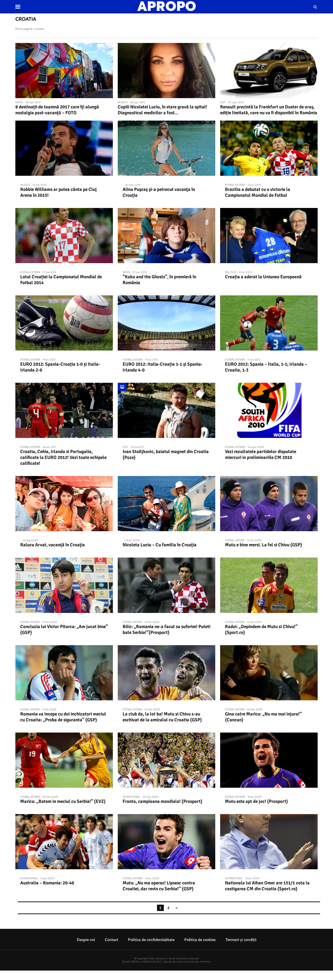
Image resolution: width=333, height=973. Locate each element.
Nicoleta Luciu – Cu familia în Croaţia (159, 545)
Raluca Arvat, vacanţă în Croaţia (52, 545)
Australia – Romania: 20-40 (47, 883)
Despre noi (86, 939)
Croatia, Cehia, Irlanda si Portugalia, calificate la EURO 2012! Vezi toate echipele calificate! (63, 457)
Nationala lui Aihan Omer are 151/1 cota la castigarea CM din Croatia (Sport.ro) (267, 886)
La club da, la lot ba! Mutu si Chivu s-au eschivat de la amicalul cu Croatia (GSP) (162, 717)
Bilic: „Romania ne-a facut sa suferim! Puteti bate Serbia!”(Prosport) (166, 629)
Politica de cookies (200, 939)
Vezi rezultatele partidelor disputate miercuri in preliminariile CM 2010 (260, 454)
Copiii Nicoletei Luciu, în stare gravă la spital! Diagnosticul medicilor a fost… (162, 110)
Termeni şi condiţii (240, 939)
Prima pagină (23, 29)
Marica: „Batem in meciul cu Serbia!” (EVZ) (63, 801)
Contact (111, 939)
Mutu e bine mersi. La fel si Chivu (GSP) (263, 545)
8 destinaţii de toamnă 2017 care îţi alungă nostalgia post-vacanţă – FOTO (57, 110)
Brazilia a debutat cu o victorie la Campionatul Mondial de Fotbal (257, 192)
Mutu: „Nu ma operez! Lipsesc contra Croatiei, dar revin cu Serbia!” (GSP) (159, 886)
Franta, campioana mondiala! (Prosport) (162, 801)
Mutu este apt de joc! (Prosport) (256, 801)
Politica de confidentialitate (151, 939)
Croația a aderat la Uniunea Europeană (263, 277)
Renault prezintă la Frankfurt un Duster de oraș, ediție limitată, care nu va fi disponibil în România (268, 110)
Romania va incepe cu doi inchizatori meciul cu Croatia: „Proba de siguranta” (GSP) (63, 717)
